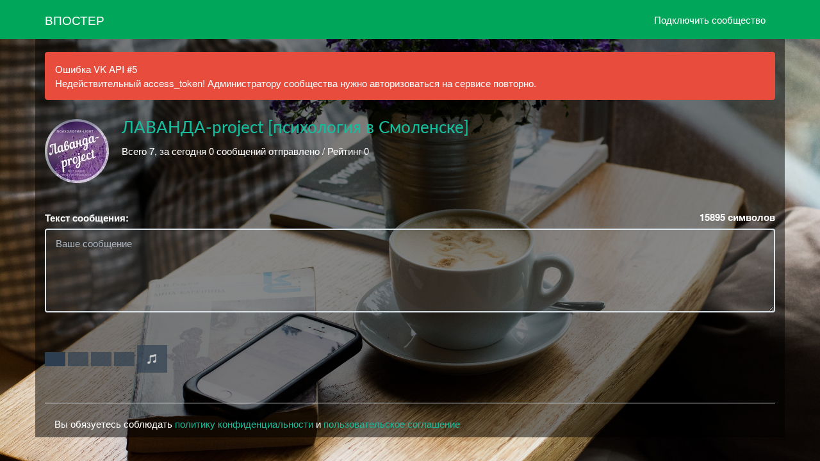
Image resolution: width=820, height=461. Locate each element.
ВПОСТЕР (74, 19)
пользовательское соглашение (392, 423)
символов (737, 217)
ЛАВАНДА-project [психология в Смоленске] (295, 128)
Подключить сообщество (710, 19)
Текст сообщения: (87, 218)
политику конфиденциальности (244, 423)
